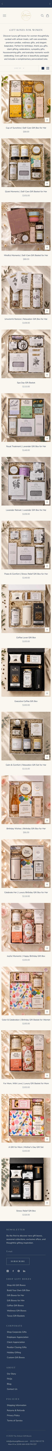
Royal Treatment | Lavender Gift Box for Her (26, 446)
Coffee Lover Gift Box (26, 637)
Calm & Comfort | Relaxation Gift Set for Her (26, 765)
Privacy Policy (13, 1415)
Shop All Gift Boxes (16, 1285)
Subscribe (18, 1261)
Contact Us (12, 1389)
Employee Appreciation (17, 1337)
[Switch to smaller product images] (48, 68)
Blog (9, 1383)
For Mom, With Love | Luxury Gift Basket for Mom (26, 1083)
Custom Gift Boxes (16, 1357)
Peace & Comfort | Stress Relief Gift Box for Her (26, 574)
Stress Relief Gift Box (26, 1210)
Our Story (11, 1373)
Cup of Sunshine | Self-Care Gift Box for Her (26, 127)
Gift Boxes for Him (15, 1300)
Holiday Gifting (14, 1352)
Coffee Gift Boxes (15, 1305)
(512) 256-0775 (37, 1441)
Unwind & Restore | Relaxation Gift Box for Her (26, 319)
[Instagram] (7, 1271)
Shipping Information (16, 1405)
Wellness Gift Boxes (16, 1310)
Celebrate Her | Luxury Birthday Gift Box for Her (26, 892)
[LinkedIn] (24, 1271)
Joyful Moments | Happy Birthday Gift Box (26, 956)
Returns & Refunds (16, 1410)
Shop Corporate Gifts (17, 1332)
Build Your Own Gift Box (18, 1290)
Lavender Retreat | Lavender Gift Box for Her (26, 510)
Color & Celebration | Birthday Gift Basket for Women (26, 1019)
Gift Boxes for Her (15, 1295)
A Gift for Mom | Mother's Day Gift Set (26, 1147)
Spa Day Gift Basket (26, 382)
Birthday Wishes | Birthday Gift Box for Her (26, 828)
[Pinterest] (18, 1271)
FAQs (9, 1378)
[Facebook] (13, 1271)
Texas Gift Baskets (16, 1315)
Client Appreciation (16, 1342)
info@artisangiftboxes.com (17, 1441)
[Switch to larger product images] (43, 68)
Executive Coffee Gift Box (26, 701)
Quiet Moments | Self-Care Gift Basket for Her (26, 191)
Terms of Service (15, 1420)
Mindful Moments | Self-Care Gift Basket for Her (26, 255)
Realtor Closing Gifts (17, 1347)
